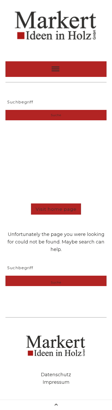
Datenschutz (56, 375)
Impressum (56, 382)
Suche (56, 115)
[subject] (55, 69)
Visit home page (56, 209)
